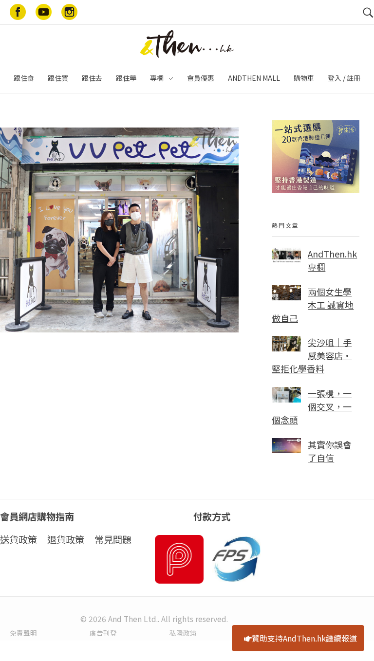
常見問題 (112, 539)
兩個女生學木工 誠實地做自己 (313, 304)
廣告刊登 (103, 633)
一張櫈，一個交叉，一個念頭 (312, 406)
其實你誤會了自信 (330, 451)
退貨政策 (65, 539)
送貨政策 (18, 539)
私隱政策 (183, 633)
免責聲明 (23, 633)
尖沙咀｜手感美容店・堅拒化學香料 (312, 355)
